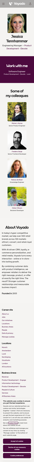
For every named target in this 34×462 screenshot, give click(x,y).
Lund (4, 354)
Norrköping (6, 357)
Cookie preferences (17, 455)
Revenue (5, 377)
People (4, 330)
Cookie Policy (13, 423)
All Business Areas (8, 396)
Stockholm (6, 360)
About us (5, 314)
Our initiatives (7, 320)
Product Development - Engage (14, 380)
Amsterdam (6, 351)
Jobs (3, 317)
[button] (30, 4)
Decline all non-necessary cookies (17, 448)
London (5, 363)
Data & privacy (7, 333)
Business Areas (7, 327)
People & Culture (8, 390)
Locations (6, 324)
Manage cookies (8, 337)
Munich (4, 347)
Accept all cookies (17, 441)
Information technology (11, 383)
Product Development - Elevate (14, 386)
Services (5, 393)
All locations (6, 367)
